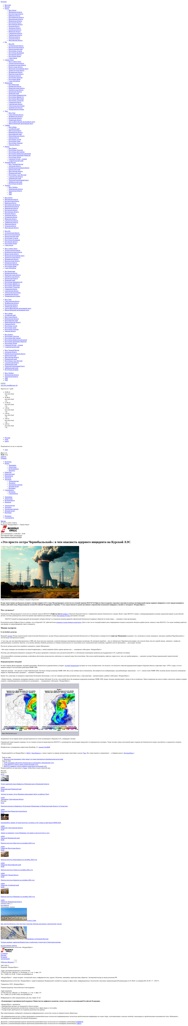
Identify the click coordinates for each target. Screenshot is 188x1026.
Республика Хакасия (15, 143)
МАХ (28, 753)
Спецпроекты (9, 490)
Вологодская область (16, 67)
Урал (6, 111)
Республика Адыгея (15, 51)
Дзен (84, 753)
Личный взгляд (14, 486)
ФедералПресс (129, 753)
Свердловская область (16, 115)
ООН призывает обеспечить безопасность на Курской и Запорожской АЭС (29, 763)
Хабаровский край (15, 178)
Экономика (12, 465)
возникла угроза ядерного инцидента (68, 622)
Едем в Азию (31, 920)
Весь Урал (12, 113)
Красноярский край (15, 134)
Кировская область (15, 86)
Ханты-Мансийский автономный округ (22, 122)
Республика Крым (15, 56)
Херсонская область (15, 191)
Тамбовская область (15, 35)
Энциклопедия (14, 481)
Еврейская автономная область (19, 168)
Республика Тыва (14, 141)
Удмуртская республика (16, 106)
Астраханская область (16, 45)
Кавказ (7, 146)
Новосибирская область (16, 136)
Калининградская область (17, 65)
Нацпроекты (9, 476)
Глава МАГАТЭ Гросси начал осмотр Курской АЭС (21, 764)
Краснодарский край (16, 49)
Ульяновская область (15, 107)
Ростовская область (15, 54)
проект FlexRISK (44, 747)
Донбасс (7, 185)
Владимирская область (16, 17)
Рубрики (4, 458)
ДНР (10, 194)
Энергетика (12, 467)
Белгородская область (16, 14)
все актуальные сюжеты (9, 945)
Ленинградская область (16, 70)
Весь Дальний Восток (16, 164)
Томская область (14, 145)
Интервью (12, 488)
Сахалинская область (16, 176)
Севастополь (13, 58)
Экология (8, 477)
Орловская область (15, 30)
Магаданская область (16, 171)
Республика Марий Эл (16, 97)
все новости (5, 905)
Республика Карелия (15, 77)
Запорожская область (16, 189)
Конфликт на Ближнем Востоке (37, 939)
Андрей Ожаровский (72, 665)
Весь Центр (12, 10)
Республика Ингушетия (16, 152)
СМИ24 (78, 1023)
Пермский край (14, 93)
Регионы (4, 1)
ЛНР (10, 192)
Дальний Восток (10, 162)
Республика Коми (14, 79)
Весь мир (8, 5)
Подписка (12, 492)
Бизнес (7, 463)
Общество (8, 472)
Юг (6, 42)
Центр (7, 8)
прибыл (65, 614)
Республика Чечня (15, 157)
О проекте (4, 953)
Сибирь (7, 125)
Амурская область (15, 166)
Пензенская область (15, 92)
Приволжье (8, 83)
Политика (8, 462)
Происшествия (10, 474)
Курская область (14, 26)
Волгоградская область (16, 47)
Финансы (12, 470)
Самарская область (15, 102)
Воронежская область (16, 19)
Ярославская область (16, 40)
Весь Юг (11, 44)
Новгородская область (16, 74)
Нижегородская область (17, 88)
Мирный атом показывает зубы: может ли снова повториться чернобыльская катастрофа (33, 759)
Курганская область (15, 118)
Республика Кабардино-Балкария (20, 153)
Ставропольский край (16, 161)
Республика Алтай (15, 139)
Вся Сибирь (13, 127)
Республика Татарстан (16, 100)
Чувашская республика (16, 109)
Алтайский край (14, 129)
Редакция (4, 957)
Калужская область (15, 22)
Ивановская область (15, 21)
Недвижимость (14, 469)
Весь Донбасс (13, 187)
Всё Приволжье (14, 84)
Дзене (25, 768)
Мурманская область (15, 72)
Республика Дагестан (16, 150)
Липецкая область (15, 28)
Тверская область (14, 37)
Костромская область (16, 24)
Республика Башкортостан (17, 95)
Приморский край (15, 173)
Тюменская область (15, 120)
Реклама (7, 438)
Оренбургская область (16, 90)
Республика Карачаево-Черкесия (19, 155)
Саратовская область (15, 104)
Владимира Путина (63, 615)
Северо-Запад (9, 60)
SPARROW (79, 1022)
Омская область (14, 138)
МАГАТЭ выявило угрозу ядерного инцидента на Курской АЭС (25, 766)
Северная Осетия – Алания (18, 159)
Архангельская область (16, 63)
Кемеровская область (16, 132)
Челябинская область (16, 116)
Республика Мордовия (16, 99)
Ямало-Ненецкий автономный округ (21, 123)
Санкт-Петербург (14, 81)
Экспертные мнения (15, 485)
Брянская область (14, 15)
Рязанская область (15, 31)
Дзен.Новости (36, 753)
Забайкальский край (15, 182)
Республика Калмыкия (16, 53)
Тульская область (14, 38)
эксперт (10, 636)
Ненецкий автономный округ (18, 69)
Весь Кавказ (13, 148)
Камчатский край (14, 169)
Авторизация (5, 959)
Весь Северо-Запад (15, 61)
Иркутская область (15, 130)
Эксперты (8, 479)
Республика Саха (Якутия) (17, 175)
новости (3, 456)
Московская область (15, 12)
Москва (7, 7)
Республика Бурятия (15, 184)
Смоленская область (15, 33)
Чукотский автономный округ (19, 180)
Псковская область (15, 76)
